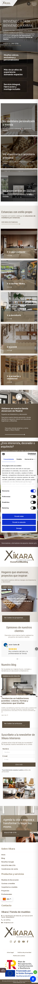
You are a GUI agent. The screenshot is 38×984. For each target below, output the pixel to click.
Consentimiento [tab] (9, 459)
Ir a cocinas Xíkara (16, 283)
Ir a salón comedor (16, 252)
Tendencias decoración (11, 676)
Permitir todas (19, 516)
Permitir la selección (19, 522)
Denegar (19, 528)
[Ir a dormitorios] (9, 318)
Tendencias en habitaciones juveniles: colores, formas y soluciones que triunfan (15, 700)
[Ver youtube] (23, 941)
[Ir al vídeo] (19, 397)
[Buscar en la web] (28, 4)
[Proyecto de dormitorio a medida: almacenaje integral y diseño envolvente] (5, 607)
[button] (1, 648)
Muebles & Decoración (10, 880)
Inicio (3, 855)
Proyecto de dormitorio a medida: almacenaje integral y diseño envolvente (18, 601)
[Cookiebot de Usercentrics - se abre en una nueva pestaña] (28, 454)
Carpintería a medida (9, 887)
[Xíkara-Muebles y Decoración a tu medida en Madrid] (7, 3)
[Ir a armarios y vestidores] (9, 381)
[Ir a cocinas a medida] (9, 286)
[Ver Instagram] (11, 941)
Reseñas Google (7, 862)
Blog (3, 858)
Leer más (4, 715)
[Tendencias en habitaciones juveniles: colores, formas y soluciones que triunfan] (19, 684)
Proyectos (5, 891)
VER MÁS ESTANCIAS (9, 222)
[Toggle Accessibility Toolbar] (33, 979)
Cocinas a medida (8, 883)
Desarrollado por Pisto (19, 982)
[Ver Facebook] (27, 941)
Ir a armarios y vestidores (14, 377)
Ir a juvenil (12, 347)
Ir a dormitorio (14, 315)
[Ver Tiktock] (15, 941)
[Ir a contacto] (15, 434)
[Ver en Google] (5, 645)
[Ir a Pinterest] (19, 941)
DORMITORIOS (7, 587)
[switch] (33, 496)
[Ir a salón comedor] (9, 255)
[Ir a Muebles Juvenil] (9, 350)
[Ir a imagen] (35, 693)
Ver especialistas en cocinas (19, 190)
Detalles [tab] (19, 459)
